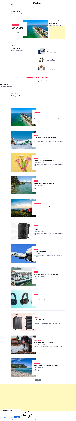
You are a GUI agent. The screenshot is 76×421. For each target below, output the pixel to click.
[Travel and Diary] (38, 3)
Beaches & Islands (37, 112)
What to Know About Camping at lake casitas (46, 206)
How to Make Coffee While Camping (43, 342)
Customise (5, 417)
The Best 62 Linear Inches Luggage (43, 320)
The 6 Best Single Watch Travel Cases (54, 59)
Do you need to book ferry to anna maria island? (46, 274)
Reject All (11, 417)
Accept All (17, 417)
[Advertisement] (57, 32)
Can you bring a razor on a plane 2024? (44, 160)
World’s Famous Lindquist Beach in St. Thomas (46, 365)
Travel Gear (36, 158)
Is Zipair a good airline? (40, 251)
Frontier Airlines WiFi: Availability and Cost (45, 137)
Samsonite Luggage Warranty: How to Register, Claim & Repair (54, 50)
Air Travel (35, 135)
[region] (11, 414)
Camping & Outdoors (37, 203)
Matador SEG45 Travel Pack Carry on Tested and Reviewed (46, 228)
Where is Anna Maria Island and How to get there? (17, 29)
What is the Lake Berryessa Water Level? (44, 183)
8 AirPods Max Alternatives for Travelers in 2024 (46, 297)
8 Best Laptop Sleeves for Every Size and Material (55, 67)
